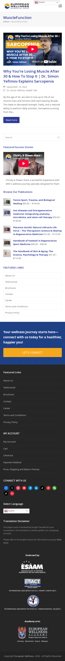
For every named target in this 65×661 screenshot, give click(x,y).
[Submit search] (59, 137)
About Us (10, 275)
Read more (11, 119)
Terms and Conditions (16, 306)
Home (6, 21)
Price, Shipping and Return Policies (21, 469)
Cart (5, 448)
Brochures (10, 287)
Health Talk (31, 90)
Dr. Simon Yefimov (16, 90)
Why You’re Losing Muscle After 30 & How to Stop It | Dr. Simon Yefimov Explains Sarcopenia (31, 76)
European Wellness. (24, 656)
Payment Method (12, 462)
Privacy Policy (12, 312)
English (11, 511)
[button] (60, 6)
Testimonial (11, 281)
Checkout (8, 455)
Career (8, 300)
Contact (9, 293)
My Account (9, 441)
